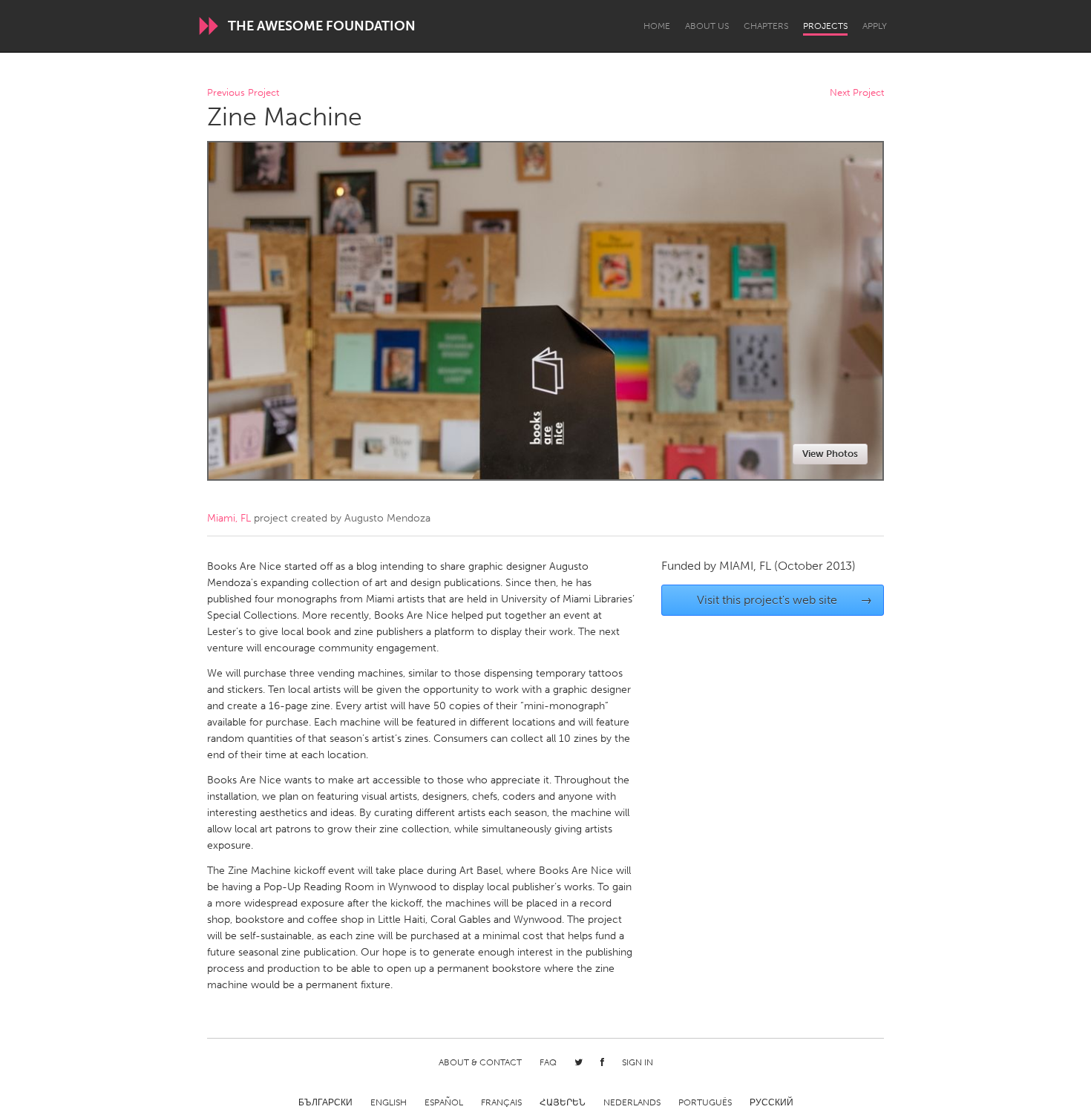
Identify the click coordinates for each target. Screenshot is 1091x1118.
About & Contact (480, 1062)
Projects (825, 26)
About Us (707, 26)
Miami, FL (229, 518)
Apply (874, 26)
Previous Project (243, 93)
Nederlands (632, 1102)
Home (656, 26)
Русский (771, 1102)
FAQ (548, 1062)
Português (705, 1102)
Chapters (766, 26)
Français (501, 1102)
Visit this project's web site (785, 600)
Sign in (637, 1062)
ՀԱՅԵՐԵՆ (563, 1102)
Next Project (857, 93)
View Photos (830, 453)
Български (325, 1102)
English (388, 1102)
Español (444, 1102)
